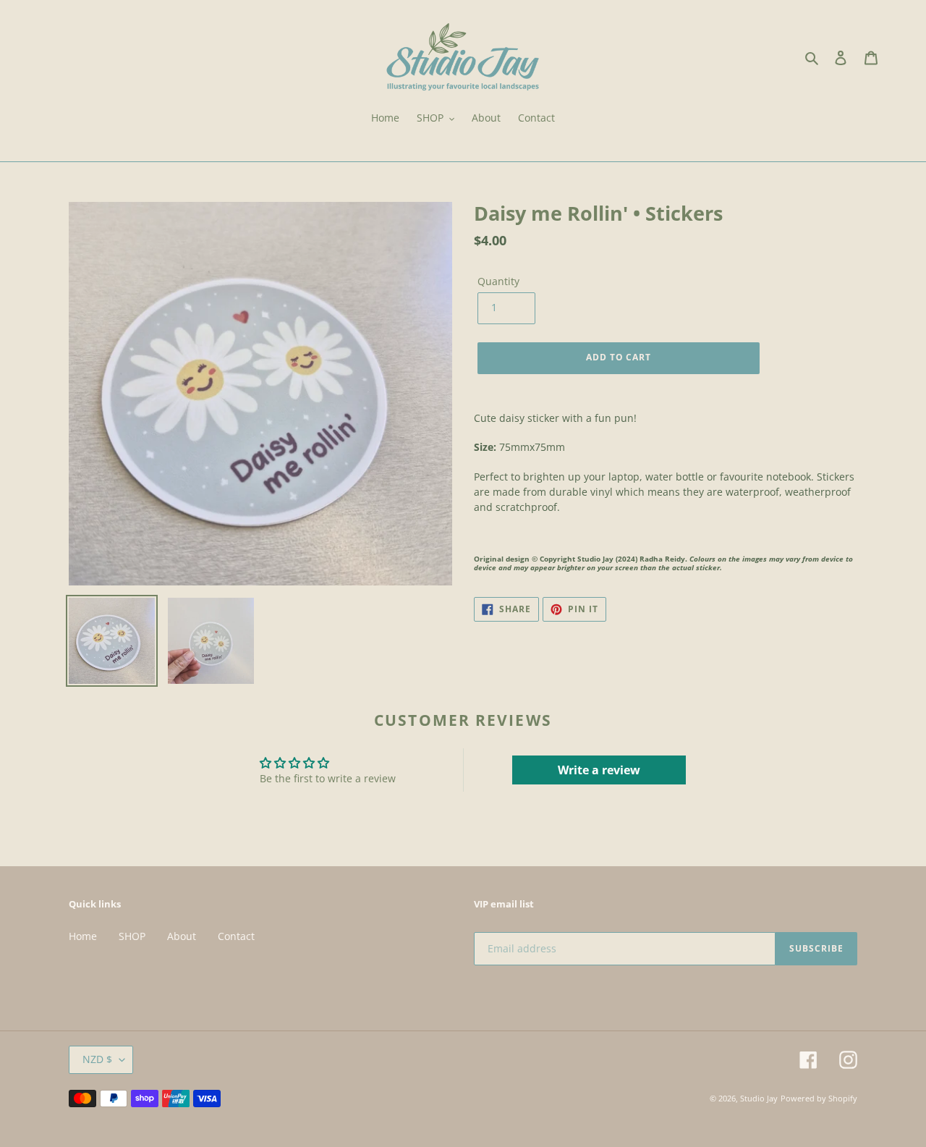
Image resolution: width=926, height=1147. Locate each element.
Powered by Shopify (819, 1098)
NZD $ (97, 1059)
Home (83, 936)
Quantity (498, 281)
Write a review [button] (599, 770)
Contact (236, 936)
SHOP (132, 936)
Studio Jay (759, 1098)
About (181, 936)
